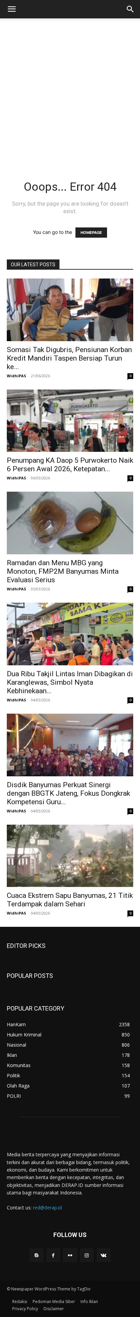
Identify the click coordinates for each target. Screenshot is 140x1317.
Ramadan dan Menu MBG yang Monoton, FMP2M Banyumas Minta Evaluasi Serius (63, 571)
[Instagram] (86, 1255)
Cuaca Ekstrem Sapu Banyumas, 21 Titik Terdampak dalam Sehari (70, 899)
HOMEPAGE (91, 232)
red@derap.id (47, 1207)
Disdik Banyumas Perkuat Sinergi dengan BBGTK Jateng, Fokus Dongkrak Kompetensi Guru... (68, 793)
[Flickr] (69, 1255)
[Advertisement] (70, 105)
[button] (11, 9)
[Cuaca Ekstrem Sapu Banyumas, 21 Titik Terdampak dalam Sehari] (70, 856)
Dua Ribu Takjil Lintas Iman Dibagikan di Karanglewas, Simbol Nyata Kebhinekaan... (70, 682)
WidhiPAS (16, 375)
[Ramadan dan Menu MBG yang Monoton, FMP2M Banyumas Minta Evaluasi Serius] (70, 523)
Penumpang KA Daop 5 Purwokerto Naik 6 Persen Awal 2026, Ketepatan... (70, 464)
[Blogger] (36, 1255)
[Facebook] (53, 1255)
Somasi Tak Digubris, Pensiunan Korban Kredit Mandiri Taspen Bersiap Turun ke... (69, 358)
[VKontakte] (103, 1255)
